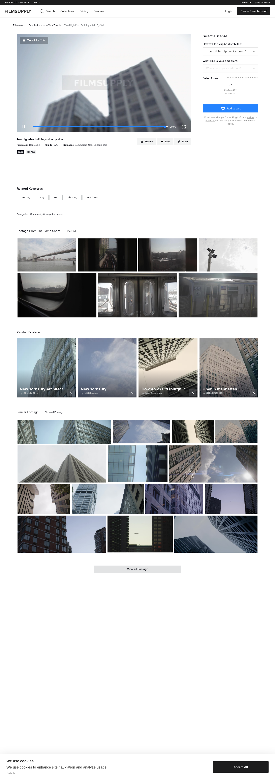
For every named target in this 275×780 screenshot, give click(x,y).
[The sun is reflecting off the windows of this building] (64, 432)
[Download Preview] (51, 266)
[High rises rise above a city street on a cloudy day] (108, 499)
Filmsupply (24, 2)
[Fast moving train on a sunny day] (218, 295)
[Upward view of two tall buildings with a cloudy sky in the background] (193, 431)
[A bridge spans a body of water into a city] (47, 254)
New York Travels (52, 25)
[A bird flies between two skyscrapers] (141, 432)
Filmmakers (19, 25)
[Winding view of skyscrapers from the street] (62, 464)
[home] (20, 11)
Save (61, 266)
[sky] (42, 197)
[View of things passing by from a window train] (57, 295)
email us (210, 120)
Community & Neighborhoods (46, 214)
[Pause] (24, 127)
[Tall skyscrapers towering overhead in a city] (137, 463)
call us (250, 117)
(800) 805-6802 (262, 2)
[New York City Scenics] (213, 464)
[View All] (71, 231)
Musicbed (10, 2)
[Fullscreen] (184, 127)
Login (228, 11)
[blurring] (26, 197)
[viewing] (72, 197)
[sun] (56, 197)
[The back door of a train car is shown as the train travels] (137, 295)
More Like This (36, 40)
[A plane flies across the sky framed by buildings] (231, 499)
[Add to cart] (106, 439)
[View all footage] (54, 412)
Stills (37, 2)
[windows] (92, 197)
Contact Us (246, 2)
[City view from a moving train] (167, 254)
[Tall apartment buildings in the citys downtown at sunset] (62, 534)
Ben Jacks (34, 25)
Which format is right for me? (242, 77)
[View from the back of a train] (107, 254)
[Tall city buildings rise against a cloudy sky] (236, 431)
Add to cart (234, 108)
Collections (67, 11)
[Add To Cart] (71, 266)
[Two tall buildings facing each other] (44, 499)
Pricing (84, 11)
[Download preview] (86, 439)
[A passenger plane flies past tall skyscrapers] (140, 534)
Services (99, 11)
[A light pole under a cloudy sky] (228, 254)
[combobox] (230, 68)
